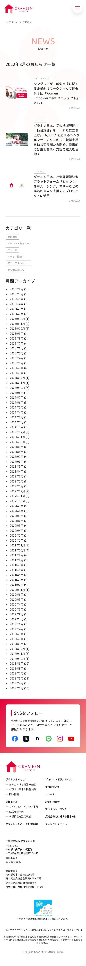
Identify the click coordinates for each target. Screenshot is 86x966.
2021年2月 (16, 585)
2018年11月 (17, 654)
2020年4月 (16, 604)
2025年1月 (16, 373)
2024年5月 (16, 407)
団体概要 (14, 794)
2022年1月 (16, 540)
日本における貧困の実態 (22, 784)
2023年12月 (17, 432)
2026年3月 (16, 309)
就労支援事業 (16, 811)
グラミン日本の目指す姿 (22, 789)
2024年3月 (16, 417)
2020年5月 (16, 599)
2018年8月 (16, 668)
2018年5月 (16, 678)
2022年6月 (16, 521)
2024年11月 (17, 383)
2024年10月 (17, 388)
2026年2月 (16, 314)
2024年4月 (16, 412)
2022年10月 (17, 501)
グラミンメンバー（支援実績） (22, 824)
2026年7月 (16, 294)
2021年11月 (17, 545)
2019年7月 (16, 619)
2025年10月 (17, 328)
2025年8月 (16, 338)
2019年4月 (16, 629)
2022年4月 (16, 531)
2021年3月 (16, 580)
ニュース (12, 250)
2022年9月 (16, 506)
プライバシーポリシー (57, 809)
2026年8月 (16, 289)
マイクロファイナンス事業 (23, 806)
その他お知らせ (16, 269)
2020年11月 (17, 590)
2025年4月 (16, 358)
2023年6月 (16, 462)
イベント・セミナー (18, 243)
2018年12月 (17, 649)
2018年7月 (16, 673)
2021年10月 (17, 550)
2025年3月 (16, 363)
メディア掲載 (15, 256)
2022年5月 (16, 526)
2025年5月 (16, 353)
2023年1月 (16, 486)
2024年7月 (16, 397)
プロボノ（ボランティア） (59, 779)
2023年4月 (16, 471)
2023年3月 (16, 476)
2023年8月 (16, 452)
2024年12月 (17, 378)
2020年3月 (16, 609)
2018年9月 (16, 663)
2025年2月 (16, 368)
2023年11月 (17, 437)
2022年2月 (16, 535)
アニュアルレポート (18, 263)
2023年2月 (16, 481)
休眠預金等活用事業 (20, 816)
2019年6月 (16, 624)
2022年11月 (17, 496)
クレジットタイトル (56, 824)
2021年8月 (16, 560)
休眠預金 (12, 237)
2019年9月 (16, 614)
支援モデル (12, 802)
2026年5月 (16, 299)
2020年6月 (16, 594)
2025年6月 (16, 348)
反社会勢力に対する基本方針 (60, 816)
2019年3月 (16, 634)
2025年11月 (17, 324)
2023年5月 (16, 466)
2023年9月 (16, 447)
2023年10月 (17, 442)
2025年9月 (16, 334)
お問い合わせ (52, 802)
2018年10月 (17, 659)
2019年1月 (16, 644)
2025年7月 (16, 343)
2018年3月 (16, 688)
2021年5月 (16, 570)
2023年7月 (16, 457)
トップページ (10, 22)
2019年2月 (16, 639)
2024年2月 (16, 422)
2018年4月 (16, 683)
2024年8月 (16, 393)
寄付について (52, 787)
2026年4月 (16, 304)
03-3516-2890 (13, 861)
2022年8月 (16, 511)
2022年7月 (16, 516)
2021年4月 (16, 575)
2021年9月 (16, 555)
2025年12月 (17, 319)
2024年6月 (16, 402)
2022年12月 (17, 491)
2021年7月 (16, 565)
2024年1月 (16, 427)
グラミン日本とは (15, 779)
